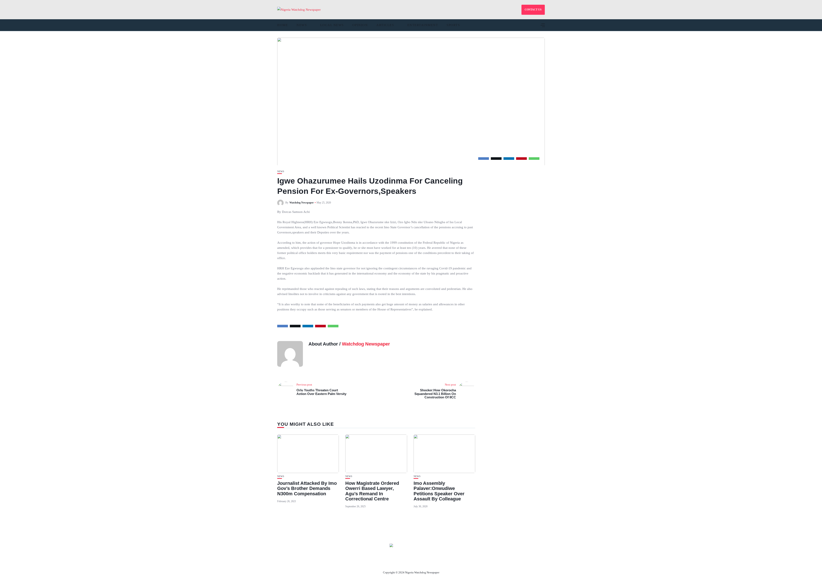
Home (282, 25)
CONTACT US (533, 9)
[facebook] (483, 158)
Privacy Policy (434, 562)
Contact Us (406, 562)
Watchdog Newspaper (301, 202)
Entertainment (422, 25)
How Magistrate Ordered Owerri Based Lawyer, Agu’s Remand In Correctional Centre (372, 491)
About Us (383, 562)
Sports (453, 25)
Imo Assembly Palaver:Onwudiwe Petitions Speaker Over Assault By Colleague (439, 491)
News (301, 25)
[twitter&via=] (496, 158)
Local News (332, 25)
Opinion (360, 25)
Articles (385, 25)
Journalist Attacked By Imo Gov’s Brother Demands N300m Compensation (307, 488)
